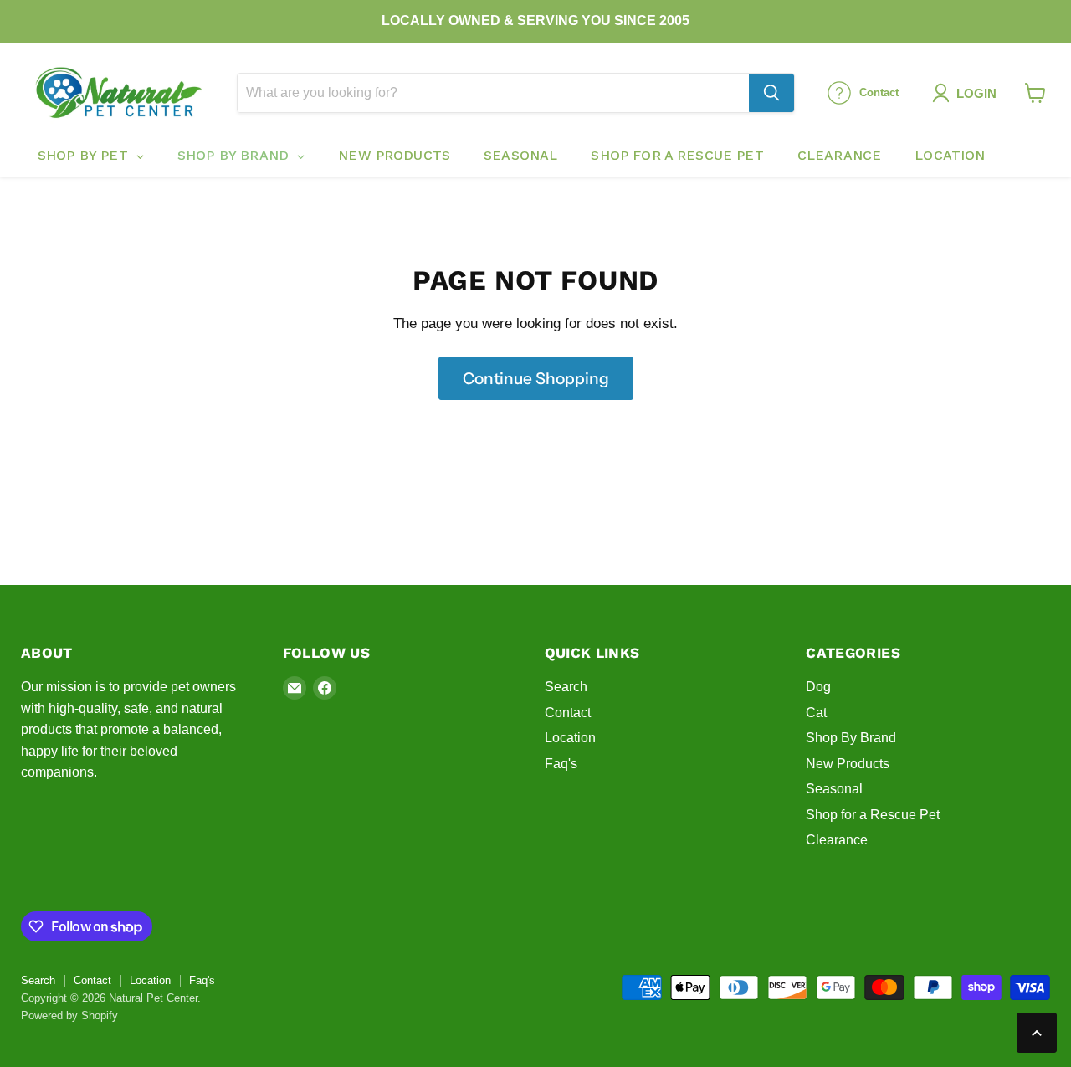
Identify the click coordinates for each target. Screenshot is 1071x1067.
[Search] (771, 93)
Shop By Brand (851, 738)
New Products (847, 764)
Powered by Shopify (69, 1015)
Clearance (837, 840)
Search (566, 687)
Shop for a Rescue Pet (873, 815)
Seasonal (834, 789)
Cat (816, 712)
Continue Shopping (536, 378)
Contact (568, 712)
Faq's (561, 764)
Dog (818, 687)
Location (570, 738)
